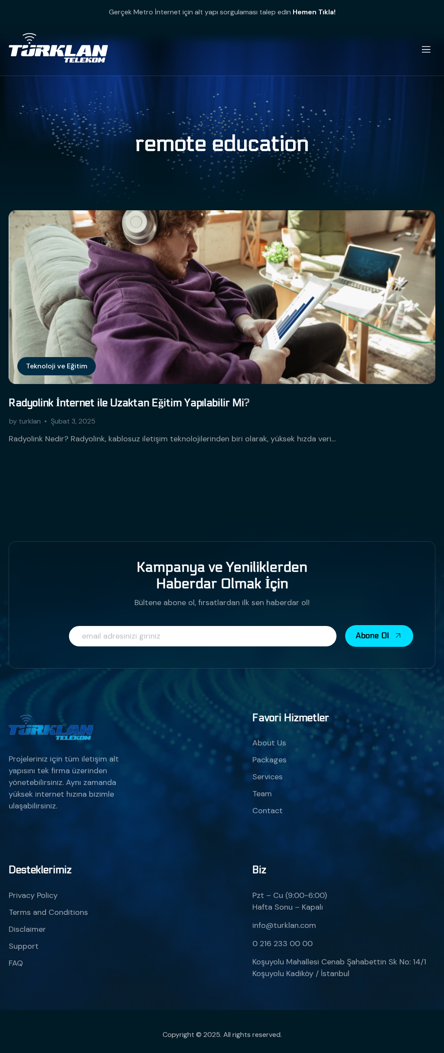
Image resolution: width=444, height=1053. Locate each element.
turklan (30, 421)
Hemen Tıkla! (314, 12)
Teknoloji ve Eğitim (56, 366)
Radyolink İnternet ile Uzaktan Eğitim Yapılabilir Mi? (129, 403)
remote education (222, 144)
